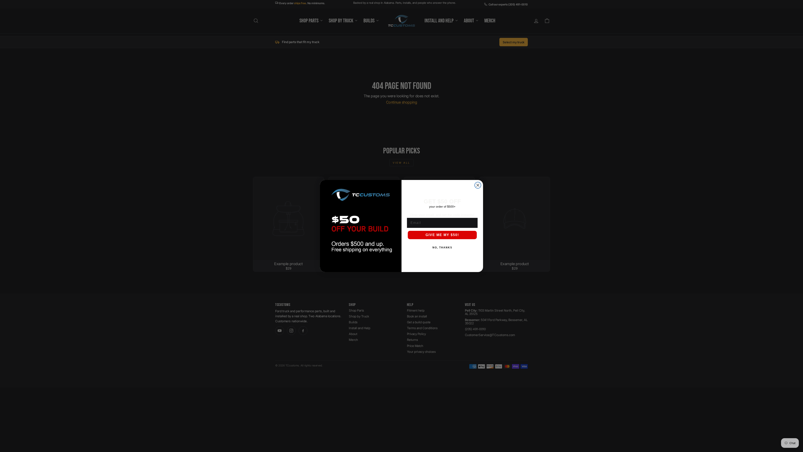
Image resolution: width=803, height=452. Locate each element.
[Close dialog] (478, 185)
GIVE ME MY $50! (442, 235)
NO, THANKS (442, 247)
